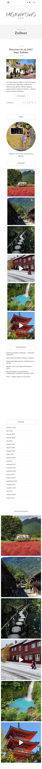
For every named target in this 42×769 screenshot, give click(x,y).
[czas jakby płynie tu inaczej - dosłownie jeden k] (21, 240)
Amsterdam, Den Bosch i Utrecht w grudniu (20, 358)
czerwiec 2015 (11, 488)
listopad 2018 (10, 437)
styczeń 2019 (10, 434)
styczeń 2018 (10, 447)
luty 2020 (9, 431)
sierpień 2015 (10, 484)
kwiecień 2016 (11, 471)
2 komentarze (10, 102)
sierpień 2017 (10, 451)
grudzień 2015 (11, 478)
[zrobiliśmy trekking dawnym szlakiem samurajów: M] (21, 211)
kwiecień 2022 (11, 427)
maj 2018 (9, 441)
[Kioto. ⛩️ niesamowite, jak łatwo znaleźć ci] (21, 325)
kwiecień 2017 (11, 464)
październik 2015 (11, 481)
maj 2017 (9, 461)
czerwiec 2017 (11, 458)
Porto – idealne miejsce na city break (18, 376)
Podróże (21, 45)
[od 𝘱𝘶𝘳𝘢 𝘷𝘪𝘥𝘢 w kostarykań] (21, 297)
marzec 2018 (10, 444)
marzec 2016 (10, 474)
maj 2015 (9, 491)
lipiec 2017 (10, 454)
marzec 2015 (10, 498)
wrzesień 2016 (11, 468)
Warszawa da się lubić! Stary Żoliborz (21, 51)
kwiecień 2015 (11, 494)
